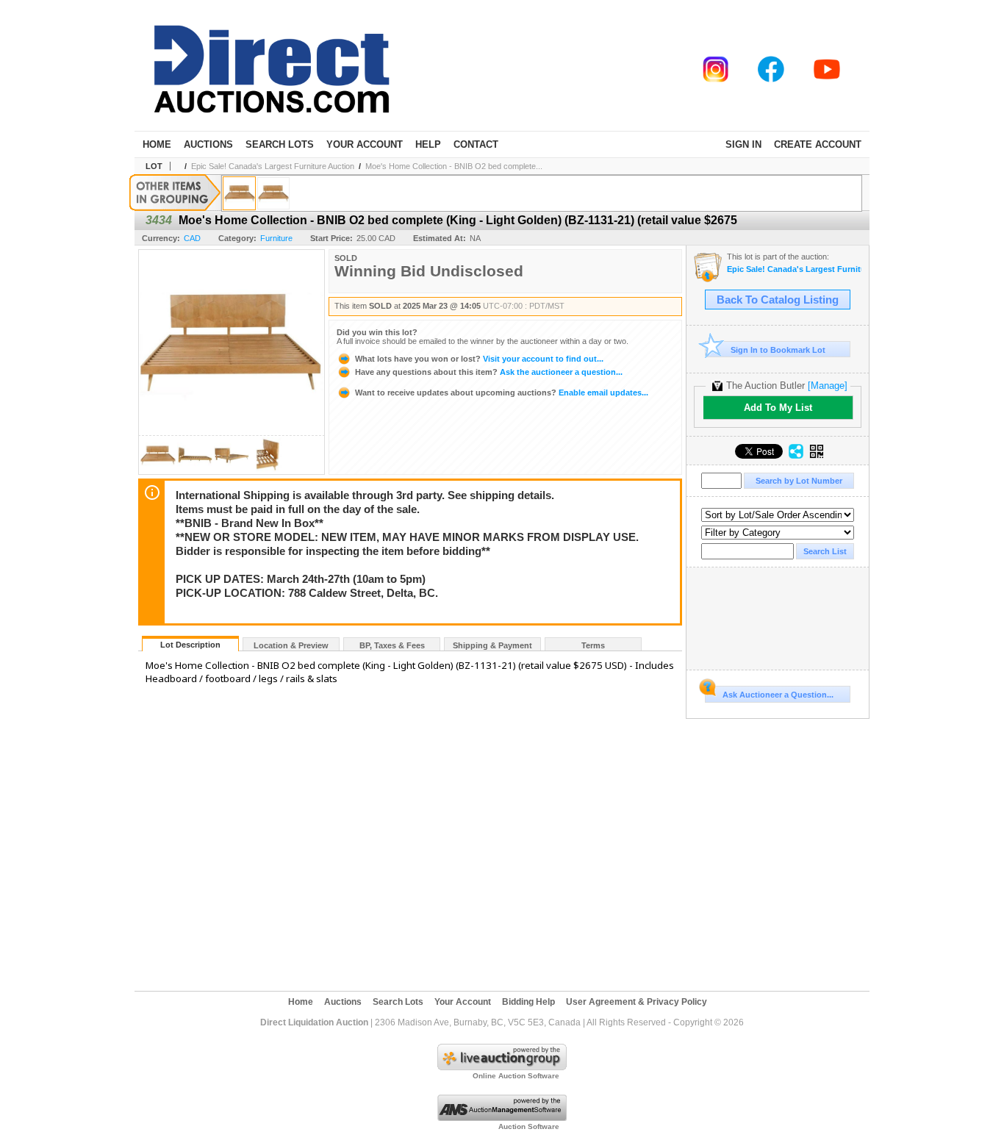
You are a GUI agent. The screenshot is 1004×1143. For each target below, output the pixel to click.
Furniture (276, 238)
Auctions (208, 144)
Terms (593, 645)
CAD (192, 238)
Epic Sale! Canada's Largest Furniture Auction (272, 166)
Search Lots (279, 144)
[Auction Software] (502, 1118)
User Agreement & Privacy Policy (636, 1002)
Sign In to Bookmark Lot (778, 349)
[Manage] (827, 385)
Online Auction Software (516, 1076)
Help (428, 144)
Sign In (743, 144)
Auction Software (528, 1126)
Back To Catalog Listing (778, 300)
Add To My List (778, 407)
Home (157, 144)
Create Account (817, 144)
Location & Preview (291, 645)
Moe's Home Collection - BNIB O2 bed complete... (453, 166)
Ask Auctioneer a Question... (777, 694)
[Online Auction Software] (502, 1067)
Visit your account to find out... (479, 358)
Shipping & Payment (492, 645)
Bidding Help (528, 1002)
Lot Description (190, 644)
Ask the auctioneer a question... (489, 372)
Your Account (364, 144)
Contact (475, 144)
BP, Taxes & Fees (392, 645)
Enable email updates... (501, 392)
